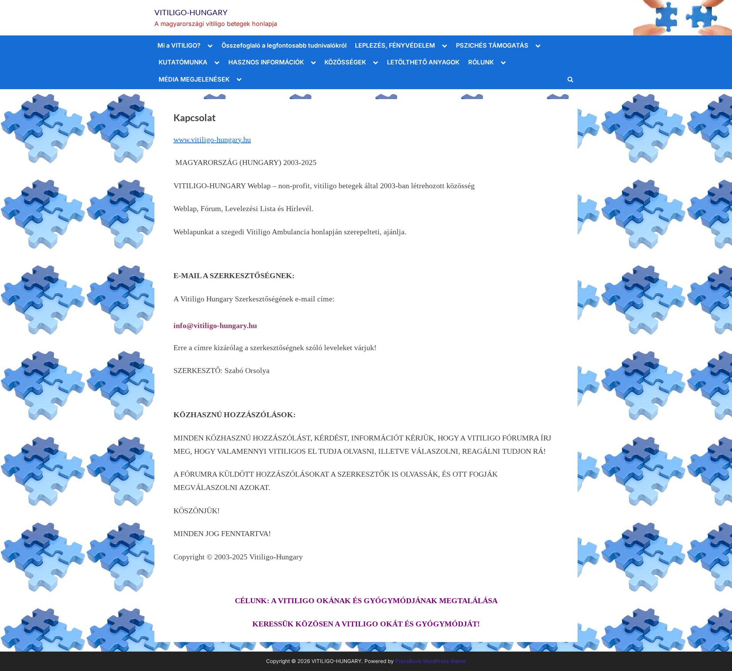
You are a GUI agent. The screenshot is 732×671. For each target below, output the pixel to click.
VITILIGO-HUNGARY (191, 12)
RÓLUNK (481, 62)
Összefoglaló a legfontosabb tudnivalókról (284, 45)
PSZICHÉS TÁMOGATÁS (492, 45)
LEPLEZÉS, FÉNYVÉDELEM (395, 45)
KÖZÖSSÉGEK (345, 62)
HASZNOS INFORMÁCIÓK (266, 62)
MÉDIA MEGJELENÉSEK (194, 79)
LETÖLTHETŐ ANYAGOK (423, 62)
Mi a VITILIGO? (179, 45)
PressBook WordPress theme (430, 661)
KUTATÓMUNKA (183, 62)
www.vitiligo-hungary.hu (212, 139)
